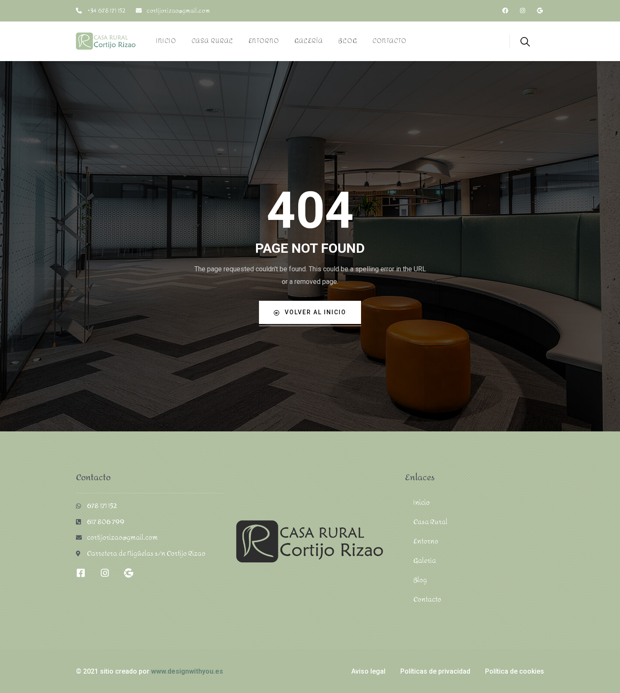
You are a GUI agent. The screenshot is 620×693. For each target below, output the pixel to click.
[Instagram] (522, 10)
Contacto (427, 599)
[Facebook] (505, 10)
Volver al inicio (315, 312)
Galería (424, 560)
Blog (420, 579)
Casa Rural (430, 521)
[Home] (106, 41)
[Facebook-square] (80, 573)
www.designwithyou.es (187, 671)
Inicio (421, 502)
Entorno (425, 541)
